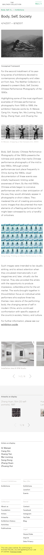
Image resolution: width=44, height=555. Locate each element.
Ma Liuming (7, 457)
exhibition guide (9, 324)
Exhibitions (19, 10)
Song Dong (6, 460)
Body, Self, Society (7, 10)
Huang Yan (6, 454)
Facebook (27, 510)
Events (26, 493)
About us (4, 506)
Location (26, 490)
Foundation (5, 510)
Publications (6, 528)
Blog (25, 521)
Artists (3, 514)
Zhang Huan (7, 463)
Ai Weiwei (6, 448)
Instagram (27, 514)
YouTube (26, 517)
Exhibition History (8, 521)
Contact (26, 506)
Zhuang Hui (7, 466)
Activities (5, 525)
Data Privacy (28, 541)
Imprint (26, 538)
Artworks (4, 517)
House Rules (28, 534)
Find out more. (16, 552)
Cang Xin (5, 451)
